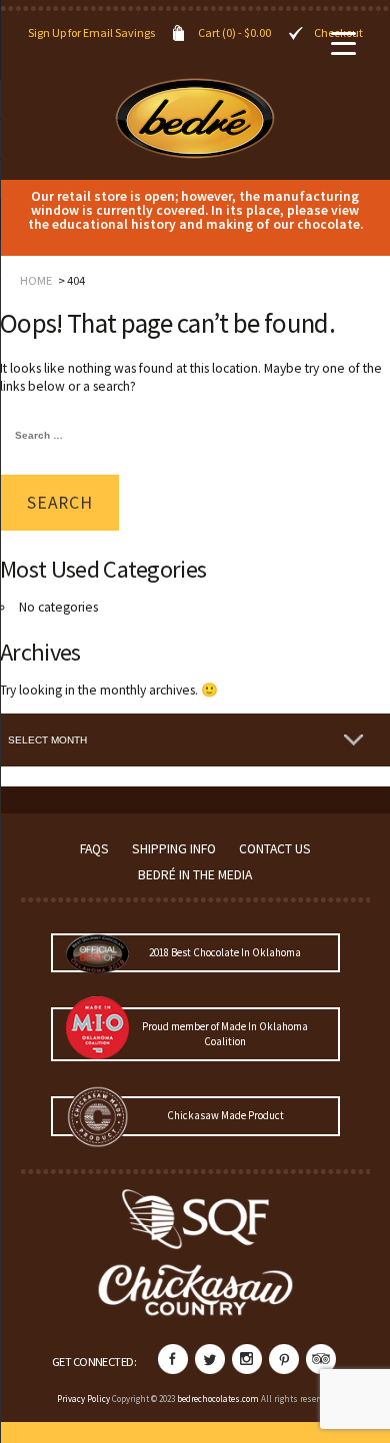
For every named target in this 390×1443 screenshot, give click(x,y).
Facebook (173, 1359)
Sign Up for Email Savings (91, 32)
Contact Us (275, 848)
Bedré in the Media (195, 874)
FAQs (94, 848)
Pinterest (284, 1359)
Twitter (210, 1359)
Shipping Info (174, 848)
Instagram (247, 1359)
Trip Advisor (321, 1359)
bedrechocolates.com (218, 1398)
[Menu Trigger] (343, 42)
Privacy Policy (83, 1398)
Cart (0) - (234, 32)
